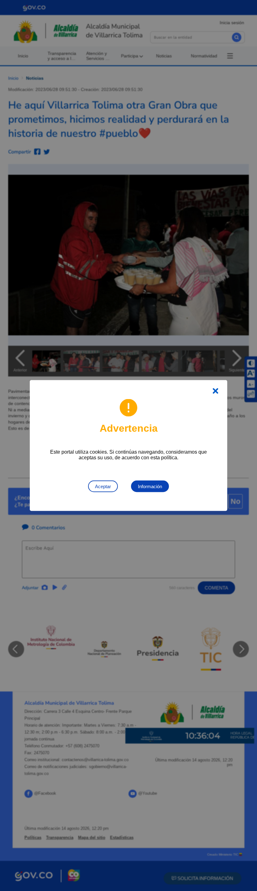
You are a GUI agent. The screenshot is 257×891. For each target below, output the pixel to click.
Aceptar (103, 486)
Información (150, 486)
